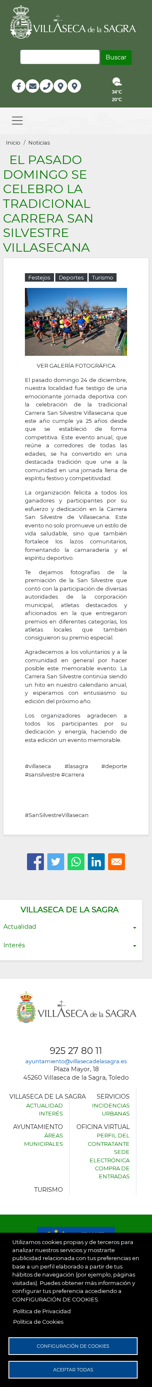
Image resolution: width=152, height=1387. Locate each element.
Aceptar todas (73, 1370)
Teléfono (50, 95)
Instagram (80, 95)
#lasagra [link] (76, 766)
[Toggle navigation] (17, 121)
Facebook (23, 95)
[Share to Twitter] (55, 861)
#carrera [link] (72, 774)
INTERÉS (51, 1113)
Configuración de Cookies (73, 1346)
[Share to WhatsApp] (76, 861)
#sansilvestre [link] (42, 774)
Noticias (39, 142)
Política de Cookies (38, 1321)
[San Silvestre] (76, 321)
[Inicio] (76, 22)
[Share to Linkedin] (96, 861)
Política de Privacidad (42, 1311)
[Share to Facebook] (35, 861)
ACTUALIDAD (44, 1105)
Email (33, 95)
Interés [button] (14, 945)
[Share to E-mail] (116, 861)
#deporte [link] (114, 766)
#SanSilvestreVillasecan (57, 815)
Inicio (13, 142)
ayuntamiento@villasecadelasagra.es (76, 1061)
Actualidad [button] (19, 926)
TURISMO (48, 1189)
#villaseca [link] (38, 766)
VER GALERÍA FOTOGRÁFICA (76, 365)
